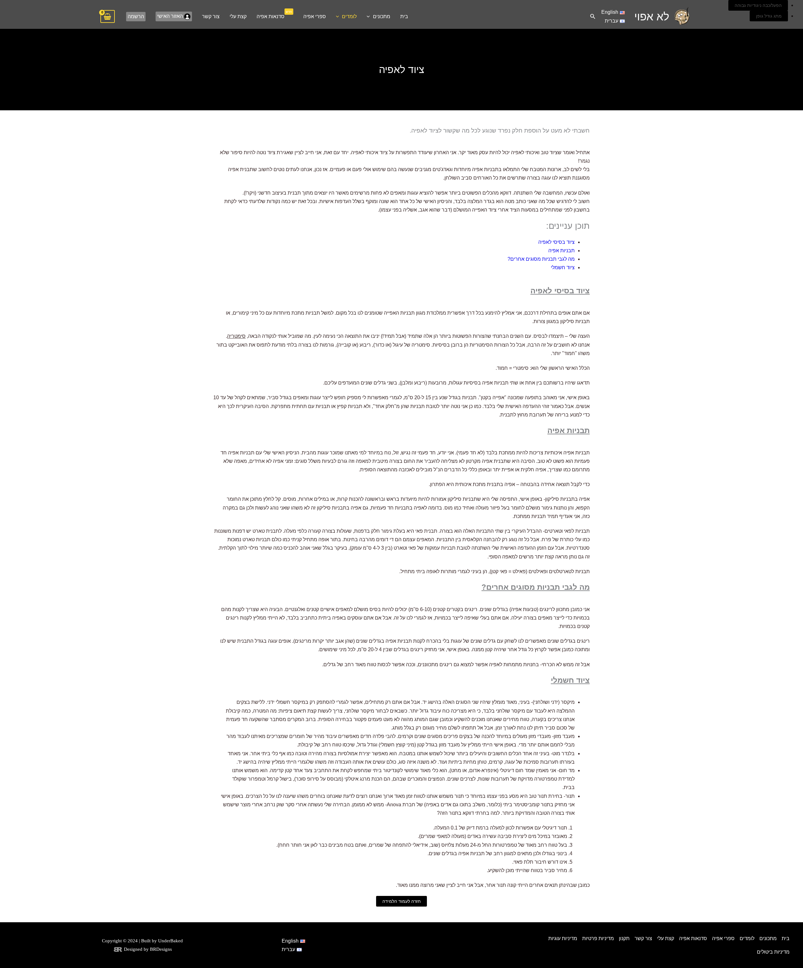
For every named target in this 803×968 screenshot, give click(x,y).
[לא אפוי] (681, 16)
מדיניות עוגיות (562, 938)
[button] (592, 17)
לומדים (349, 16)
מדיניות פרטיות (598, 938)
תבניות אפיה (561, 250)
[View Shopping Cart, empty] (107, 16)
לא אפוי (651, 16)
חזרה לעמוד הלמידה (401, 901)
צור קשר (211, 16)
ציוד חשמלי (563, 267)
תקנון (624, 938)
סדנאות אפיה (274, 14)
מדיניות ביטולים (773, 952)
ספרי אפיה (314, 16)
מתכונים (381, 16)
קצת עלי (238, 16)
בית (404, 16)
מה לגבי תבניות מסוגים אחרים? (541, 259)
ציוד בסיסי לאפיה (556, 242)
